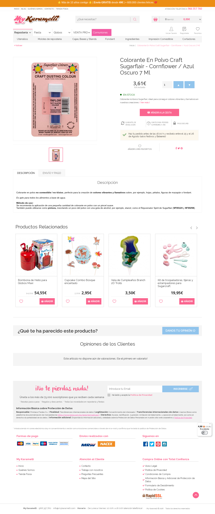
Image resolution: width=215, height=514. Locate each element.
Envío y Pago (52, 173)
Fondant (110, 39)
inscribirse (180, 389)
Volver (19, 45)
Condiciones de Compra (157, 474)
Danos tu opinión (179, 330)
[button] (178, 84)
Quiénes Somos (35, 9)
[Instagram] (164, 444)
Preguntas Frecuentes (92, 474)
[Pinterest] (158, 444)
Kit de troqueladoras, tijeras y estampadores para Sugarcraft (175, 283)
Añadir (48, 301)
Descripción (26, 173)
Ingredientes (132, 39)
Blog (23, 9)
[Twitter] (152, 444)
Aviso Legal (151, 466)
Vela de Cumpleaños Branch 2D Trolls (128, 282)
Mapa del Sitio (88, 478)
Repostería (21, 32)
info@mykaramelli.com (64, 508)
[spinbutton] (167, 84)
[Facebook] (145, 444)
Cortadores (188, 39)
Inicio (16, 9)
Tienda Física (62, 9)
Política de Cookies (155, 489)
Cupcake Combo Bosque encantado (80, 282)
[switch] (204, 433)
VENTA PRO (80, 32)
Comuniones (100, 32)
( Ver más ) (145, 102)
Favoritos (197, 33)
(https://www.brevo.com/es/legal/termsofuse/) (78, 415)
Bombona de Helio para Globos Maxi (32, 282)
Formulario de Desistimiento (159, 485)
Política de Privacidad (141, 395)
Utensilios (22, 39)
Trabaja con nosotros (92, 470)
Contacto (49, 9)
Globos (58, 32)
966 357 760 (195, 8)
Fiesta (37, 32)
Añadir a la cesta (161, 112)
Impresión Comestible (161, 39)
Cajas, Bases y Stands (84, 39)
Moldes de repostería (50, 39)
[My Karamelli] (36, 20)
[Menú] (210, 424)
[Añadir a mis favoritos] (21, 301)
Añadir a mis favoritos (140, 149)
